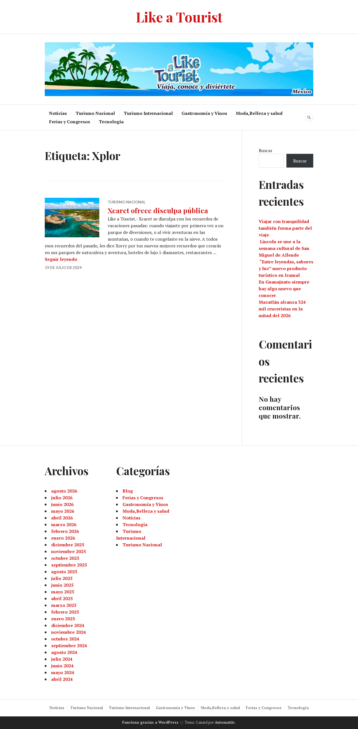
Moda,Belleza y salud (259, 113)
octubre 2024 (65, 639)
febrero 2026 (65, 531)
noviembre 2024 (68, 632)
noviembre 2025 (68, 551)
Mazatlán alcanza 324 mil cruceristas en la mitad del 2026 (282, 309)
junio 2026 (62, 504)
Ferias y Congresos (69, 122)
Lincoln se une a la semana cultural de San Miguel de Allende (284, 248)
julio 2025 (61, 578)
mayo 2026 (62, 511)
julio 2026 (61, 497)
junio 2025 (62, 585)
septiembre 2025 (69, 565)
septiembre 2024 (69, 645)
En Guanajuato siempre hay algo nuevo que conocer (284, 288)
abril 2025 (62, 598)
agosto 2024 (64, 652)
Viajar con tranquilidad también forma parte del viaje (285, 228)
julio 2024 (61, 659)
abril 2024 (62, 679)
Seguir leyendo (61, 259)
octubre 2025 (65, 558)
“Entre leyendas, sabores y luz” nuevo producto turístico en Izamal (286, 268)
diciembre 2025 (67, 545)
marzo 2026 (63, 524)
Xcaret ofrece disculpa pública (158, 210)
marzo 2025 (63, 605)
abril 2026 (62, 518)
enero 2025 (63, 619)
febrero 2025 (65, 612)
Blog (128, 491)
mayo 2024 (62, 672)
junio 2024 (62, 666)
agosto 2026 (64, 491)
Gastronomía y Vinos (204, 113)
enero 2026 (63, 538)
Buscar (265, 150)
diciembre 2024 (67, 625)
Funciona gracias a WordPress (150, 722)
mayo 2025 (62, 592)
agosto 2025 (64, 571)
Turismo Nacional (95, 113)
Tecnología (111, 122)
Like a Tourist (179, 17)
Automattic (225, 722)
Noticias (58, 113)
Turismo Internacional (148, 113)
